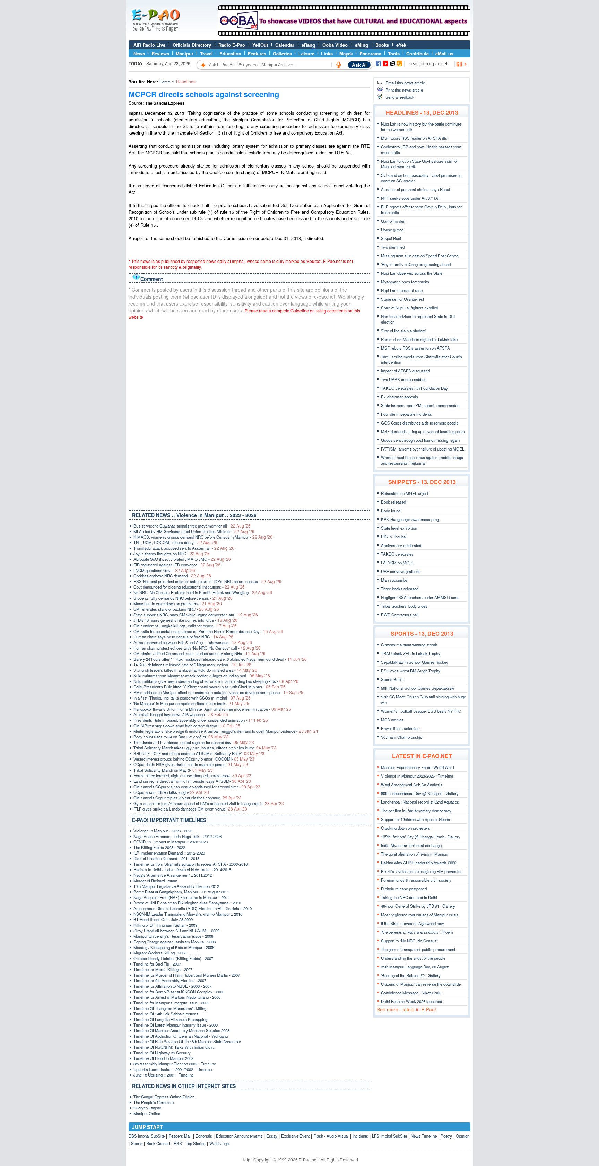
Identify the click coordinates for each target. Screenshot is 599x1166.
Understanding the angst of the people (413, 958)
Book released (393, 502)
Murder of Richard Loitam (155, 880)
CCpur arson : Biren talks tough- (171, 792)
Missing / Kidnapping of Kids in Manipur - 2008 (173, 947)
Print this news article (404, 90)
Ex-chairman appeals (399, 397)
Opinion (462, 1136)
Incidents (360, 1136)
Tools (394, 53)
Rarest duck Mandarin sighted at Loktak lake (419, 339)
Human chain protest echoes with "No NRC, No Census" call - (197, 648)
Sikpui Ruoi (391, 238)
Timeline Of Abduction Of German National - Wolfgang (180, 1036)
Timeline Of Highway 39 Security (162, 1052)
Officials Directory (192, 45)
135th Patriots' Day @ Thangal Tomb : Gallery (420, 836)
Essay (271, 1136)
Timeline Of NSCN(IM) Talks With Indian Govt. (174, 1047)
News (139, 53)
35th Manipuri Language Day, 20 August (415, 966)
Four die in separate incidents (406, 414)
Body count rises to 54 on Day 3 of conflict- (181, 736)
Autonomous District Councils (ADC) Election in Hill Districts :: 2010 (192, 908)
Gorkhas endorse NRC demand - (172, 575)
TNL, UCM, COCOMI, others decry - (175, 542)
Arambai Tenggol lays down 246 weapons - (180, 714)
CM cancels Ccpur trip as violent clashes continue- (187, 797)
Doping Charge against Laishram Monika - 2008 (174, 941)
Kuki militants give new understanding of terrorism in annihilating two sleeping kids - (215, 681)
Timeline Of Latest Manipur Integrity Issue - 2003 (175, 1025)
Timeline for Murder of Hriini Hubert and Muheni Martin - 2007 (186, 975)
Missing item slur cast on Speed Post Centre (419, 255)
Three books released (399, 588)
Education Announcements (239, 1136)
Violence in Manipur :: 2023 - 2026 (162, 830)
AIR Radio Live (149, 45)
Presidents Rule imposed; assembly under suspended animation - (200, 720)
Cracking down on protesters (405, 828)
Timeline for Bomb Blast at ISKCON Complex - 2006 (178, 991)
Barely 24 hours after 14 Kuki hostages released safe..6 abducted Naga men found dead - (220, 659)
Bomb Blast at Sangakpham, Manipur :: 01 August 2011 (181, 891)
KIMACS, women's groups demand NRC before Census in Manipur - (202, 537)
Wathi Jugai (219, 1143)
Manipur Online (146, 1113)
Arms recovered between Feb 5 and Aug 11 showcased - (192, 642)
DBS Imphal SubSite (147, 1136)
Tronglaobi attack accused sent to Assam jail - (183, 548)
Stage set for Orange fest (402, 299)
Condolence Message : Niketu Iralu (411, 992)
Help (245, 1160)
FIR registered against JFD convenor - (176, 564)
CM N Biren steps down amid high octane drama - (186, 725)
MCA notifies (392, 719)
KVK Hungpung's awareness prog (410, 519)
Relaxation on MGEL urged (404, 493)
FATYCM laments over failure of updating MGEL (422, 449)
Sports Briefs (392, 679)
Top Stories (196, 1143)
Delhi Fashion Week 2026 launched (411, 1001)
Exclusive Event (295, 1136)
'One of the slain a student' (403, 330)
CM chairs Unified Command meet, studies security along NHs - (199, 653)
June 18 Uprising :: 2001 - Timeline (163, 1075)
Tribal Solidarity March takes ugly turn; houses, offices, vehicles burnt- (205, 748)
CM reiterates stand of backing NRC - (176, 609)
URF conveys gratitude (400, 571)
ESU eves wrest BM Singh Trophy (410, 671)
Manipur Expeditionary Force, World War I (417, 767)
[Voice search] (339, 64)
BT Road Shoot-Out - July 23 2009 (163, 919)
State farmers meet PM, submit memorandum (421, 405)
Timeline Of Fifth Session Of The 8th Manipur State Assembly (187, 1041)
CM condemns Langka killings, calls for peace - (185, 625)
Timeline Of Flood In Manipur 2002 (163, 1058)
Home (164, 81)
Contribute (417, 53)
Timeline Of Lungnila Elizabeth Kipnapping (170, 1019)
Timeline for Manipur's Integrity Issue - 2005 (171, 1002)
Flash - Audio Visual (331, 1136)
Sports (136, 1143)
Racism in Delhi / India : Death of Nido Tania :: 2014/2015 (182, 869)
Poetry (446, 1136)
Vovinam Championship (401, 737)
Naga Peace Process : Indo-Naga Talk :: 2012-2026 (177, 836)
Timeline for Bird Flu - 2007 (157, 964)
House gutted (392, 229)
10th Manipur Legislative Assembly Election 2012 (176, 886)
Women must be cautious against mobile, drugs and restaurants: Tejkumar (422, 460)
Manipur (184, 53)
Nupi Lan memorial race (402, 290)
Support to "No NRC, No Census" (409, 940)
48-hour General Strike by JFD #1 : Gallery (418, 906)
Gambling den (393, 221)
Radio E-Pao (231, 45)
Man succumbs (394, 580)
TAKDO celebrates (397, 554)
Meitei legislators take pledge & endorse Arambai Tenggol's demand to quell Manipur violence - (225, 731)
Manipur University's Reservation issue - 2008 (173, 936)
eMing (361, 45)
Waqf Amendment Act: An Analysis (411, 784)
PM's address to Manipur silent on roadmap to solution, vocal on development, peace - (218, 692)
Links (327, 53)
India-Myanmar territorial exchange (411, 845)
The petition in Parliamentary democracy (416, 810)
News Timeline (424, 1136)
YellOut (260, 45)
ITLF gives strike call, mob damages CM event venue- (190, 809)
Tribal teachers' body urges (404, 606)
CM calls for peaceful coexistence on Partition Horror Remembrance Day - (208, 631)
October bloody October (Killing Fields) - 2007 (173, 958)
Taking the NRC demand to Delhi (409, 897)
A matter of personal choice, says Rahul (415, 189)
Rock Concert (158, 1143)
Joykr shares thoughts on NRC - (171, 553)
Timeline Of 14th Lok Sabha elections (165, 1014)
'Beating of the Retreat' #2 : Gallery (411, 975)
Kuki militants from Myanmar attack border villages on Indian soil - (201, 675)
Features (257, 53)
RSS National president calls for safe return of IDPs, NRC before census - (207, 581)
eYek (401, 45)
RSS (178, 1143)
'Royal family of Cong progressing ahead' (416, 264)
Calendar (284, 45)
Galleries (282, 53)
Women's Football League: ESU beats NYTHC (421, 711)
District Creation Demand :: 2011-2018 (166, 858)
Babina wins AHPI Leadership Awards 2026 (418, 862)
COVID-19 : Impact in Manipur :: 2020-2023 (170, 842)
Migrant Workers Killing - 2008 (159, 952)
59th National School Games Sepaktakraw (417, 688)
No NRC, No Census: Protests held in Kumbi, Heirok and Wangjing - (202, 592)
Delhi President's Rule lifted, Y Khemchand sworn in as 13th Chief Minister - (209, 686)
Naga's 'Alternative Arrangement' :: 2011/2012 (172, 875)
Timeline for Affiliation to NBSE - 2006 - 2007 (172, 986)
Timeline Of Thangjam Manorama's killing (169, 1008)
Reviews (160, 53)
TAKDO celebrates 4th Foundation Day (414, 388)
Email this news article (405, 82)
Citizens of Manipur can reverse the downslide (421, 984)
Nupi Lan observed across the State (411, 273)
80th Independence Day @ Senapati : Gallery (420, 793)
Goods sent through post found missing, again (420, 440)
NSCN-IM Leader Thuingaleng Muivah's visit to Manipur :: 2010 (187, 914)
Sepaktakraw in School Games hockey (414, 662)
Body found (390, 510)
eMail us (444, 53)
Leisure (306, 53)
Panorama (370, 53)
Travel (206, 53)
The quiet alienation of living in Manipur (415, 854)
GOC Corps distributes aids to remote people (420, 423)
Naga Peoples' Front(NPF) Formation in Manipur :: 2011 (181, 897)
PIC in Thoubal (394, 536)
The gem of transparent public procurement (418, 949)
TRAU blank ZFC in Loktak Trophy (410, 653)
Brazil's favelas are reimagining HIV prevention (421, 871)
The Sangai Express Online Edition (163, 1096)
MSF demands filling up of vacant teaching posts (423, 431)
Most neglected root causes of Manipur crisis (420, 914)
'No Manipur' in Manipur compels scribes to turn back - (191, 703)
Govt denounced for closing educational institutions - (189, 587)
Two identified (393, 247)
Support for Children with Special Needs (415, 819)
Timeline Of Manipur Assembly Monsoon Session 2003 (181, 1030)
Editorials (204, 1136)
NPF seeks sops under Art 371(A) (410, 198)
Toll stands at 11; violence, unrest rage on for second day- (193, 742)
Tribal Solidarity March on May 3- (173, 770)
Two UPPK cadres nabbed (403, 379)
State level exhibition (399, 528)
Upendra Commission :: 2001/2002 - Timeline (172, 1069)
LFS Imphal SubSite (389, 1136)
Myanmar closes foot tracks (405, 281)
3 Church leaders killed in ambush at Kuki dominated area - (195, 670)
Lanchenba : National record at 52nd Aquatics (420, 802)
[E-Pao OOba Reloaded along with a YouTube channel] (344, 34)
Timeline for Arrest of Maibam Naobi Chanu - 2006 (176, 997)
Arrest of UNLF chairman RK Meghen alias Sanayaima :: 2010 (187, 903)
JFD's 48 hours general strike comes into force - (185, 620)
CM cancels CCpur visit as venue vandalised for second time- (196, 786)
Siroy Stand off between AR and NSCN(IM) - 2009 (176, 930)
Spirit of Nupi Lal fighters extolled (409, 307)
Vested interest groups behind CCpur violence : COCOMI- (193, 759)
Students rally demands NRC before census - (183, 598)
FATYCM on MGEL (397, 562)
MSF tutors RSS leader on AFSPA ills (414, 138)
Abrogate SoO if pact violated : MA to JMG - (182, 559)
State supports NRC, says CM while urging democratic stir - (195, 614)
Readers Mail (180, 1136)
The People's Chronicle (153, 1102)
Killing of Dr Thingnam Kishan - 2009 (165, 925)
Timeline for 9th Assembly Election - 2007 (169, 980)
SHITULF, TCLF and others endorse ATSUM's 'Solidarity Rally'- (198, 753)
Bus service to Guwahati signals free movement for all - (192, 526)
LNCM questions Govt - (164, 570)
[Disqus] (249, 413)
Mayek (346, 53)
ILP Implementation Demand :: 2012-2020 (169, 853)
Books (382, 45)
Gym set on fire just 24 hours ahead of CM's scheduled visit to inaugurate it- (208, 803)
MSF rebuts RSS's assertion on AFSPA (415, 348)
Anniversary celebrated (401, 545)
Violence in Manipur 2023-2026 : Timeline (417, 776)
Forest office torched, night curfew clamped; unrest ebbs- (192, 775)
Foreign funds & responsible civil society (416, 880)
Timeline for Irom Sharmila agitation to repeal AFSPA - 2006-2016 (190, 864)
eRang (308, 45)
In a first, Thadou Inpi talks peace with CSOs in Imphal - (192, 698)
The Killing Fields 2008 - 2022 (159, 847)
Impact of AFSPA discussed (405, 371)
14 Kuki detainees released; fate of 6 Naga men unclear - (192, 664)
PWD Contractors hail (400, 614)
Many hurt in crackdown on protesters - (177, 603)
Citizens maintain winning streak (409, 645)
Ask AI (359, 65)
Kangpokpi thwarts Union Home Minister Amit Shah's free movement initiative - (212, 709)
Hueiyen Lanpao (147, 1108)
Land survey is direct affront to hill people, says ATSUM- (192, 781)
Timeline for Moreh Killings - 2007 (162, 969)
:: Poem (417, 932)
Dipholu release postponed (404, 888)
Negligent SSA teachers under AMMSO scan (420, 597)
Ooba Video (335, 45)
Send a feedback (399, 97)
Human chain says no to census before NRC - (183, 637)
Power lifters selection (400, 728)
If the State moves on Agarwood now (412, 923)
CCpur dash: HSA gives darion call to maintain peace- (190, 764)
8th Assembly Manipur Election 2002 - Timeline (174, 1063)
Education (230, 53)
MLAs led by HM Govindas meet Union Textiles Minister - (193, 531)
